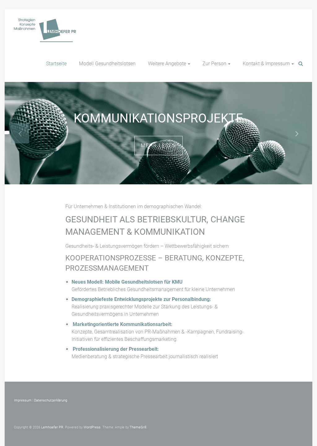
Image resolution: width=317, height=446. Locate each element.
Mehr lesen (158, 145)
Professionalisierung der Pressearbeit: (116, 349)
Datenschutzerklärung (50, 400)
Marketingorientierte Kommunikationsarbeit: (122, 324)
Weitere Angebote (167, 63)
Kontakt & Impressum (266, 63)
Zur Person (214, 63)
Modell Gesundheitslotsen (107, 63)
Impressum (23, 400)
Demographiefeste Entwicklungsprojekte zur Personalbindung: (141, 299)
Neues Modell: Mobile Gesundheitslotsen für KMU (127, 282)
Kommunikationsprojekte (158, 118)
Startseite (56, 63)
